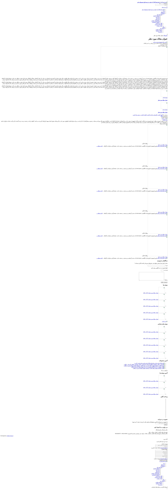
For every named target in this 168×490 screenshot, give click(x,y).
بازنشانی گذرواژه (163, 447)
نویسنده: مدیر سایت (157, 42)
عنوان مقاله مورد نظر (162, 144)
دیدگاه (165, 280)
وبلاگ (163, 27)
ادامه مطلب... (99, 146)
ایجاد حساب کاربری (163, 460)
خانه (164, 10)
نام (166, 265)
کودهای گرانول (156, 15)
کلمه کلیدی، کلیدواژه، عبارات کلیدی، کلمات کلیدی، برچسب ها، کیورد (148, 115)
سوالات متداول (159, 30)
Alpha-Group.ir (10, 435)
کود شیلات (157, 19)
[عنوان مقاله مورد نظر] (157, 143)
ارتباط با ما (162, 28)
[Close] (166, 438)
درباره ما (160, 32)
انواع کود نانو (159, 14)
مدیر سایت (165, 120)
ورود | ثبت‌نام (164, 7)
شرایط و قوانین (159, 29)
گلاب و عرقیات (159, 23)
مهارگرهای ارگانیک (155, 20)
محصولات (163, 13)
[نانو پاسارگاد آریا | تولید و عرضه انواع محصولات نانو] (153, 9)
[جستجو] (166, 6)
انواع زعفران (159, 25)
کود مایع (158, 18)
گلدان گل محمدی (158, 24)
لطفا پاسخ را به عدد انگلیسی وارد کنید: (159, 268)
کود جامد (158, 17)
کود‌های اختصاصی (156, 22)
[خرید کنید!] (164, 321)
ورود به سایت (164, 449)
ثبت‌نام (166, 424)
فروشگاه (163, 12)
